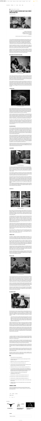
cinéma (10, 393)
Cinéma (12, 395)
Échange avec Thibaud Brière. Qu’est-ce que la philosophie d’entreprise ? (20, 408)
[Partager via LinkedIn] (12, 397)
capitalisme (13, 393)
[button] (33, 1)
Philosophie (11, 395)
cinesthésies (16, 393)
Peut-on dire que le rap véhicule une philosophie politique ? (30, 408)
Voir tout (34, 401)
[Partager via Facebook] (9, 397)
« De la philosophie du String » (10, 408)
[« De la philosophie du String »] (10, 404)
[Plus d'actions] (31, 9)
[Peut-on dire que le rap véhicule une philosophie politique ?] (30, 404)
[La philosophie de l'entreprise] (20, 404)
